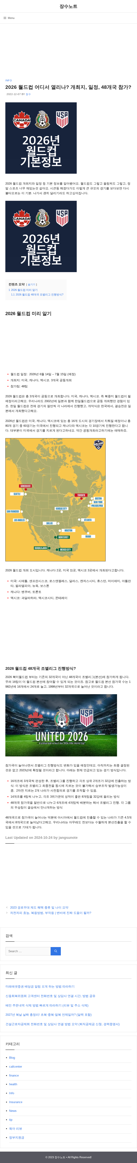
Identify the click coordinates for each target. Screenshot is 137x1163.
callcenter (15, 1066)
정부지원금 (16, 1137)
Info (8, 80)
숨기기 (31, 284)
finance (14, 1075)
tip (10, 1119)
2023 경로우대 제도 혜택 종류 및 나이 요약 (39, 907)
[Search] (56, 951)
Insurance (15, 1102)
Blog (12, 1057)
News (13, 1111)
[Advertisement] (68, 52)
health (13, 1084)
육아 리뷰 (15, 1128)
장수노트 (68, 6)
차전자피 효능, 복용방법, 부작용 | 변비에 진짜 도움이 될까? (50, 913)
